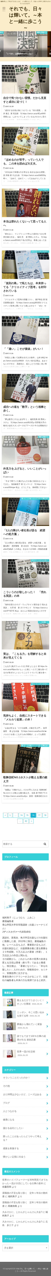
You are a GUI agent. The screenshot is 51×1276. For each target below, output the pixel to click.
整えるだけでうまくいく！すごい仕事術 (30, 1002)
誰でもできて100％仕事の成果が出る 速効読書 (31, 1039)
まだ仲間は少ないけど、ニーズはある (22, 1094)
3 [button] (22, 58)
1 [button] (16, 58)
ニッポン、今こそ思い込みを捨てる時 (30, 1014)
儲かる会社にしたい (13, 1128)
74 (21, 815)
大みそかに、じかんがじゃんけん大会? (22, 1212)
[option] (25, 44)
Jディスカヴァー (10, 931)
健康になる (8, 1119)
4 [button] (25, 58)
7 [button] (34, 58)
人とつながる (10, 1111)
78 (45, 815)
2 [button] (19, 58)
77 (39, 815)
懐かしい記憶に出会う (14, 1156)
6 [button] (31, 58)
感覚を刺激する (11, 1148)
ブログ (6, 1102)
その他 (6, 1086)
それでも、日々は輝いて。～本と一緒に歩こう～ (25, 18)
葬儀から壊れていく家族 (29, 1026)
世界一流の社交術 (26, 1053)
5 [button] (28, 58)
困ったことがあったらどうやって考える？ (22, 1138)
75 (27, 815)
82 (26, 821)
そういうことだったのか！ (16, 1077)
